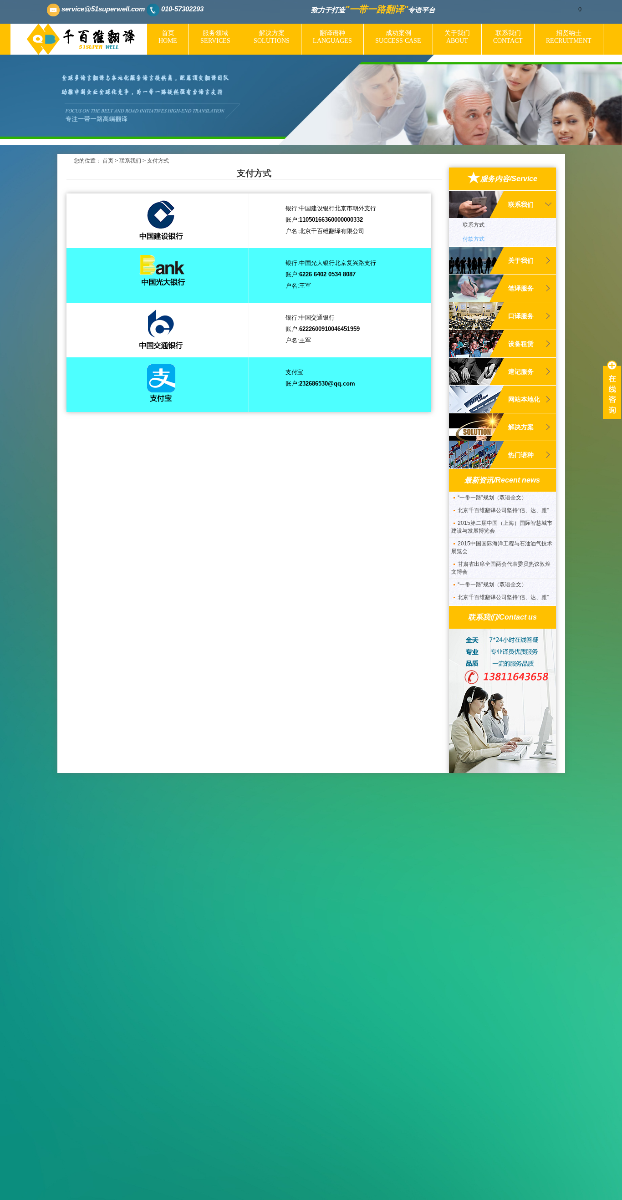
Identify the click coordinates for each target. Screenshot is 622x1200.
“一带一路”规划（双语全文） (492, 569)
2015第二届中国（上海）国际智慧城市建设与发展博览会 (501, 512)
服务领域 (215, 37)
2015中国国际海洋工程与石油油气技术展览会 (501, 532)
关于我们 (457, 37)
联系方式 (473, 225)
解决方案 (272, 37)
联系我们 (508, 37)
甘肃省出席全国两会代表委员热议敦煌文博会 (501, 553)
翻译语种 (332, 37)
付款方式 (473, 239)
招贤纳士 (568, 37)
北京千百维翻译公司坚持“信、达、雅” (503, 495)
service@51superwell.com (103, 9)
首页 (167, 37)
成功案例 (398, 37)
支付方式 (158, 161)
